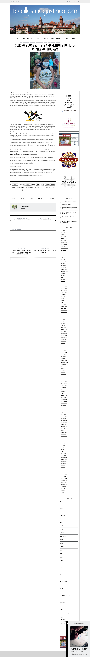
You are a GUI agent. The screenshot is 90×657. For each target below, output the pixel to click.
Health (61, 557)
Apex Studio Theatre (24, 184)
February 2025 (64, 261)
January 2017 (63, 434)
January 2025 (63, 263)
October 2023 (64, 290)
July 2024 (63, 275)
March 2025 (63, 259)
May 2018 (63, 410)
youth (30, 190)
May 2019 (63, 391)
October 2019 (64, 383)
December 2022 (64, 310)
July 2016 (63, 445)
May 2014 (63, 492)
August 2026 (63, 230)
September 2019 (64, 385)
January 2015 (63, 476)
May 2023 (63, 300)
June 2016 (63, 447)
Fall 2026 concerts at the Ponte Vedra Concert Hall (45, 251)
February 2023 (64, 306)
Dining (61, 525)
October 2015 (64, 459)
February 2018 (64, 416)
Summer (53, 42)
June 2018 (63, 408)
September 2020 (64, 362)
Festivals (62, 546)
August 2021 (63, 341)
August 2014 (63, 486)
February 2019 (64, 395)
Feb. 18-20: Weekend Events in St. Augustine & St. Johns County (44, 219)
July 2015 (63, 465)
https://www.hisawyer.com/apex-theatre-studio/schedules (23, 154)
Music (66, 38)
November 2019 (64, 381)
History (58, 38)
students (14, 190)
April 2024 (63, 281)
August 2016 (63, 443)
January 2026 (63, 240)
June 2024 (63, 277)
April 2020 (63, 372)
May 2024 (63, 279)
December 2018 (64, 399)
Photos (61, 588)
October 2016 (64, 439)
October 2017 (64, 424)
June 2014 (63, 490)
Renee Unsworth (25, 206)
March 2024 (63, 283)
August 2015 (63, 463)
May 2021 (63, 346)
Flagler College (40, 184)
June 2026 (63, 234)
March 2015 (63, 472)
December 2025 (64, 242)
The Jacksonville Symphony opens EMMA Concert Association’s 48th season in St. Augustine (21, 252)
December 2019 (64, 379)
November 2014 (64, 480)
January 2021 (63, 354)
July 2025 (63, 252)
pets (61, 585)
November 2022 (64, 312)
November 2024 (64, 267)
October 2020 (64, 360)
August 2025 (63, 250)
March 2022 (63, 327)
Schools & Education (65, 595)
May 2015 (63, 469)
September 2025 (64, 248)
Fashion (62, 543)
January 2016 (63, 455)
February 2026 (64, 238)
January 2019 (63, 397)
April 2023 (63, 302)
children (33, 184)
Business (62, 511)
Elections (62, 532)
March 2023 (63, 304)
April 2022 (63, 325)
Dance (61, 522)
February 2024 (64, 284)
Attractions (24, 38)
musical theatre (29, 187)
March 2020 (63, 374)
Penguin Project (39, 187)
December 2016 (64, 436)
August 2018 (63, 405)
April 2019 (63, 393)
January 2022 (63, 331)
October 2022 (64, 314)
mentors (53, 184)
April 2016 (63, 451)
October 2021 (64, 337)
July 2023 (63, 296)
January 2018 (63, 418)
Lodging (62, 571)
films (61, 550)
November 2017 (64, 422)
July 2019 (63, 389)
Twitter (32, 198)
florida (47, 184)
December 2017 (64, 420)
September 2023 (64, 292)
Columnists (62, 515)
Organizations (63, 581)
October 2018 (64, 403)
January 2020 (63, 377)
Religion (62, 591)
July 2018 (63, 407)
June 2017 (63, 430)
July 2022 (63, 319)
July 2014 (63, 488)
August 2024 (63, 273)
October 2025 (64, 246)
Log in (62, 617)
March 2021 (63, 350)
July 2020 (63, 366)
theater (19, 190)
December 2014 (64, 478)
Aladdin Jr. (15, 184)
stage (54, 187)
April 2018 (63, 412)
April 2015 (63, 471)
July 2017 (63, 428)
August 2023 (63, 294)
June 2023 (63, 298)
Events (46, 38)
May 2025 (63, 255)
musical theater (20, 187)
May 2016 (63, 449)
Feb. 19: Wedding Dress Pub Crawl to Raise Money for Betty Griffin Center (22, 220)
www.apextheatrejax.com (24, 173)
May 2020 (63, 370)
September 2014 (64, 484)
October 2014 (64, 482)
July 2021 (63, 343)
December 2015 (64, 457)
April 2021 (63, 348)
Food (52, 38)
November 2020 (64, 358)
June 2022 (63, 321)
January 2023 (63, 308)
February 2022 (64, 329)
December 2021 (64, 333)
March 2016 (63, 453)
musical (13, 187)
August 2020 (63, 364)
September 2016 (64, 441)
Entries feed (63, 619)
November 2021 (64, 335)
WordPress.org (64, 623)
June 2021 (63, 345)
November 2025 (64, 244)
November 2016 (64, 438)
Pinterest (41, 198)
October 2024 (64, 269)
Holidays (62, 564)
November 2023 (64, 288)
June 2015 (63, 467)
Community (32, 42)
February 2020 (64, 376)
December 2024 (64, 265)
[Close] (67, 623)
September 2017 (64, 426)
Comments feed (64, 621)
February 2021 (64, 352)
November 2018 (64, 401)
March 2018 (63, 414)
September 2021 (64, 339)
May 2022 (63, 323)
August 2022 (63, 317)
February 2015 (64, 474)
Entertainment (36, 38)
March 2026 (63, 236)
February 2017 (64, 432)
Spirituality (63, 602)
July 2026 (63, 232)
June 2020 (63, 368)
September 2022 (64, 315)
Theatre (73, 38)
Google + (51, 198)
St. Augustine (48, 187)
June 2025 (63, 253)
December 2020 (64, 356)
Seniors (62, 598)
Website (23, 208)
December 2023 (64, 286)
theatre (24, 190)
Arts (16, 38)
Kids (61, 567)
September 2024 (64, 271)
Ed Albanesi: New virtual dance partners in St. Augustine (79, 649)
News (49, 42)
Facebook (23, 198)
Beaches (62, 508)
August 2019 (63, 387)
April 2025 (63, 257)
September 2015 (64, 461)
